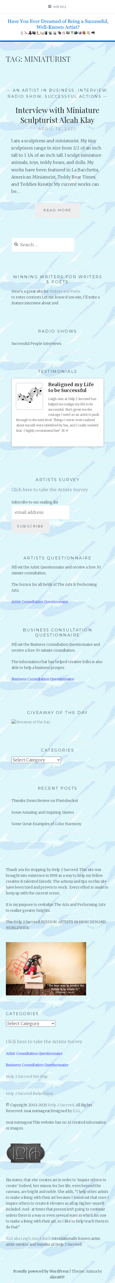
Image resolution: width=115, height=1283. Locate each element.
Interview (92, 90)
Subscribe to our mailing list (34, 502)
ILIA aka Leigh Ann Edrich (28, 1238)
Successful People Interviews (36, 343)
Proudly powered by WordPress (41, 1271)
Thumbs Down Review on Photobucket (44, 800)
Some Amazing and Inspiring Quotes (42, 812)
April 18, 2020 (57, 129)
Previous (92, 440)
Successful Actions (73, 96)
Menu (60, 7)
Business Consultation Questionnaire (42, 679)
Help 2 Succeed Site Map (27, 1076)
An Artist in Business (44, 90)
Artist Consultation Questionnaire (39, 602)
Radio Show (24, 96)
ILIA (76, 1111)
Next (97, 440)
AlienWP (57, 1277)
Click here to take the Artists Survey (49, 489)
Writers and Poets (64, 291)
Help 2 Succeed (61, 1105)
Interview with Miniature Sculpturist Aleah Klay (57, 114)
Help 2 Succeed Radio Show (29, 1093)
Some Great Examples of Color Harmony (46, 824)
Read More (60, 212)
